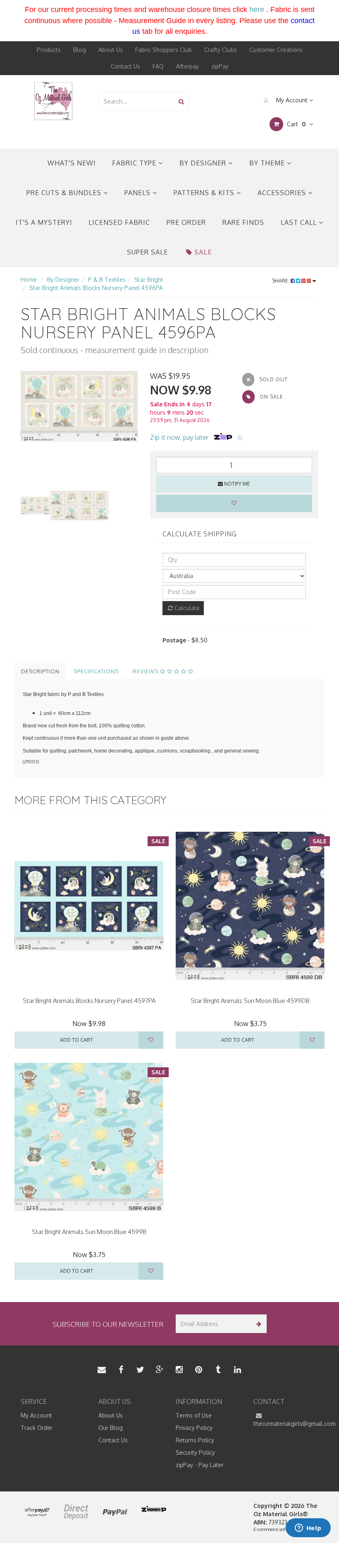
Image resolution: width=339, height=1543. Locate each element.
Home (29, 279)
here (256, 9)
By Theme (268, 163)
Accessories (283, 193)
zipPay (220, 66)
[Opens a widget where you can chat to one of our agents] (308, 1528)
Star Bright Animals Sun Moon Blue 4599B (89, 1232)
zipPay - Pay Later (200, 1464)
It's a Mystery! (44, 222)
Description (40, 671)
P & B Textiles (107, 279)
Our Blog (110, 1427)
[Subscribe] (257, 1323)
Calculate (186, 607)
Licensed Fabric (119, 222)
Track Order (37, 1427)
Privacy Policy (194, 1427)
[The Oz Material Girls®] (53, 100)
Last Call (300, 222)
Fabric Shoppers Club (163, 49)
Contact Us (125, 66)
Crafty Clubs (220, 49)
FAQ (158, 66)
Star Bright (148, 279)
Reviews (146, 671)
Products (49, 49)
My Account (292, 100)
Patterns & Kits (205, 193)
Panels (138, 193)
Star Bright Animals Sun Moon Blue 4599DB (250, 1001)
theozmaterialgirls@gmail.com (286, 1423)
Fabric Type (135, 163)
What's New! (71, 163)
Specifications (96, 671)
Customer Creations (276, 49)
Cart (295, 123)
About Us (110, 49)
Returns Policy (195, 1440)
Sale (203, 252)
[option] (79, 406)
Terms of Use (194, 1415)
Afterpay (187, 66)
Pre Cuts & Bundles (64, 193)
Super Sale (147, 252)
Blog (79, 49)
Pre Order (186, 222)
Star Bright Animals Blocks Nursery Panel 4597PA (89, 1001)
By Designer (203, 163)
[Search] (181, 101)
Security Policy (195, 1452)
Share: (281, 281)
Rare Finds (243, 222)
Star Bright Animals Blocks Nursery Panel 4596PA (96, 287)
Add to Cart (76, 1040)
